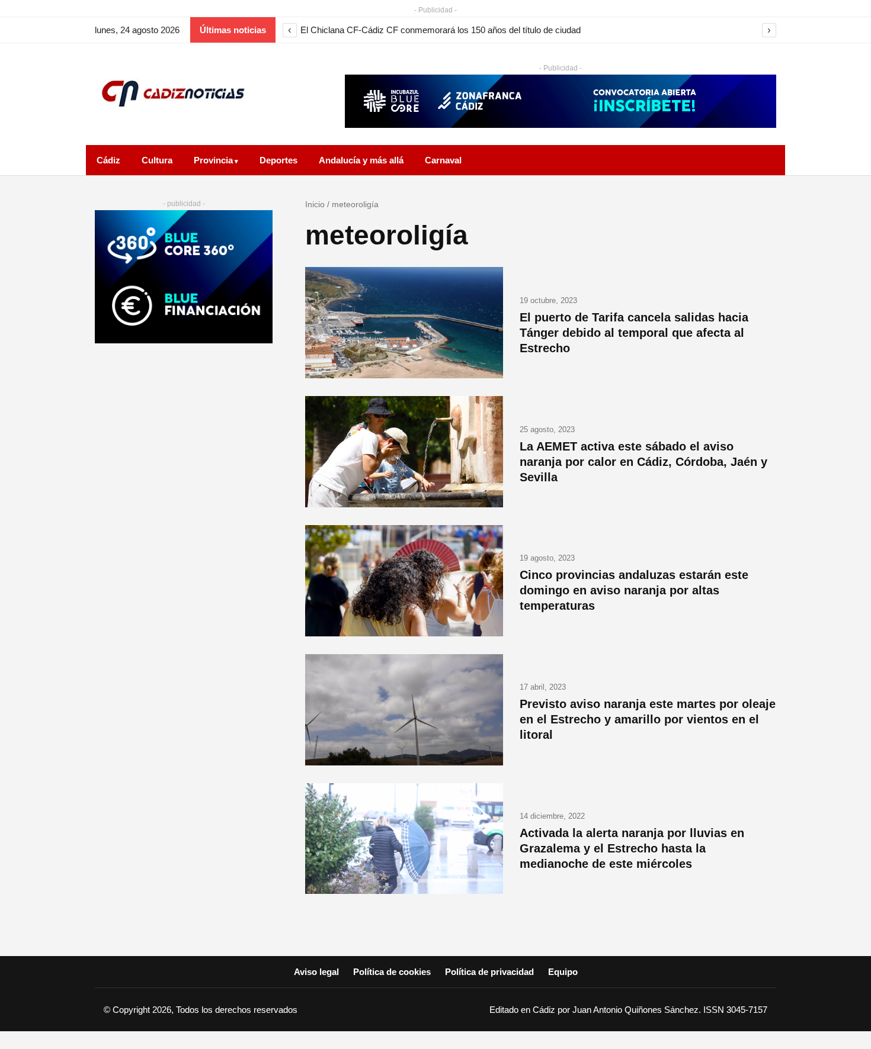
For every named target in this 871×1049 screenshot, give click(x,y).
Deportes (278, 160)
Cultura (157, 160)
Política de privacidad (489, 972)
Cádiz (108, 160)
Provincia (213, 160)
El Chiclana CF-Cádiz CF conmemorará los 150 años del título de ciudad (440, 30)
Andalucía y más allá (361, 160)
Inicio (315, 204)
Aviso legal (316, 972)
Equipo (563, 972)
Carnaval (443, 160)
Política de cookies (392, 972)
